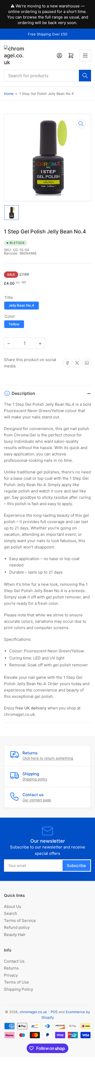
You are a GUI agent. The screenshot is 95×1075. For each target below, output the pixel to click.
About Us (12, 906)
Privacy (11, 975)
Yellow (14, 324)
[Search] (85, 75)
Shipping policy (34, 779)
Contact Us (14, 961)
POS (54, 1012)
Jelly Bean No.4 (21, 305)
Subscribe (76, 865)
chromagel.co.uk (33, 1012)
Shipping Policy (18, 989)
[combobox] (47, 75)
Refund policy (17, 927)
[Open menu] (85, 55)
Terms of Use (16, 982)
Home (9, 93)
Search (10, 913)
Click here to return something (47, 758)
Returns (11, 968)
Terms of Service (20, 920)
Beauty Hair (15, 934)
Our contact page (36, 800)
